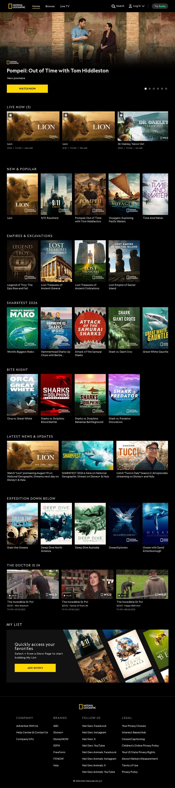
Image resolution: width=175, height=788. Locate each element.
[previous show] (6, 53)
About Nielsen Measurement (140, 758)
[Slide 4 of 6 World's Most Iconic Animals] (158, 89)
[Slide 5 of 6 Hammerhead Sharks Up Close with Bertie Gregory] (162, 89)
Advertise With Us (27, 726)
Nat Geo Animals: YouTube (98, 771)
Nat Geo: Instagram (94, 732)
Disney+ (58, 732)
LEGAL (127, 717)
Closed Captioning (133, 739)
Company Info (25, 739)
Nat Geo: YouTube (93, 745)
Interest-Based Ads (134, 732)
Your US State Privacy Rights (138, 752)
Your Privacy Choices (134, 726)
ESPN (56, 745)
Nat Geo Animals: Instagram (99, 758)
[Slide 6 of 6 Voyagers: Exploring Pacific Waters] (166, 89)
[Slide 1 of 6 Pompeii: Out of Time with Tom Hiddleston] (146, 89)
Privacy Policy (130, 771)
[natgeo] (17, 6)
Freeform (59, 752)
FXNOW (58, 758)
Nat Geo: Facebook (94, 726)
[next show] (168, 53)
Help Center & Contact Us (32, 732)
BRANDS (60, 717)
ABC (56, 726)
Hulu (56, 765)
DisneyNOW (60, 739)
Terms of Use (130, 765)
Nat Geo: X (89, 739)
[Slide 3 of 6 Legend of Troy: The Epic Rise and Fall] (154, 89)
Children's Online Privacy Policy (140, 745)
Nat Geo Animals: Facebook (99, 752)
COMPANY (24, 717)
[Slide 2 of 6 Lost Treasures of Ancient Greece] (150, 89)
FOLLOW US (91, 717)
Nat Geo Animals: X (94, 765)
